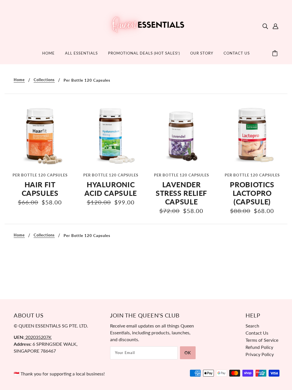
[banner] (146, 25)
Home (19, 80)
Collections (44, 80)
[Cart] (276, 53)
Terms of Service (262, 340)
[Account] (275, 25)
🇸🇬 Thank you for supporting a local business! (59, 373)
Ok (187, 352)
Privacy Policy (260, 354)
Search (252, 325)
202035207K (38, 337)
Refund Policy (259, 347)
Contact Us (257, 332)
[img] (265, 25)
